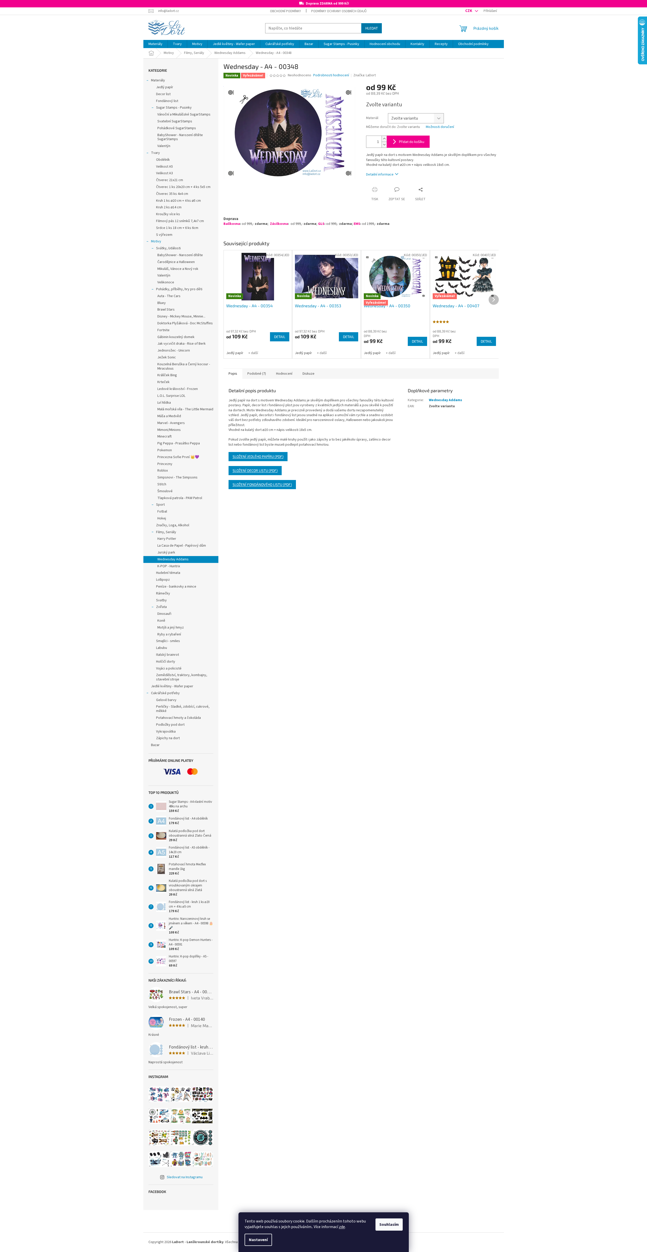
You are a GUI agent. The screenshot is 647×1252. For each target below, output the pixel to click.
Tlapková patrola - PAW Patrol (179, 498)
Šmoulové (165, 491)
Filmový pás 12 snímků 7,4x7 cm (180, 221)
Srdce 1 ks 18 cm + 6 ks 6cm (177, 227)
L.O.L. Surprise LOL (171, 395)
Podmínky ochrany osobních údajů (339, 11)
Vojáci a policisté (169, 668)
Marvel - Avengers (171, 423)
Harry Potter (166, 538)
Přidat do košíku (411, 141)
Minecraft (164, 436)
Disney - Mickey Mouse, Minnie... (181, 316)
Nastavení (258, 1240)
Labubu (161, 647)
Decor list (163, 94)
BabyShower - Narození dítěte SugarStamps (180, 137)
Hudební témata (168, 572)
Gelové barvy (166, 700)
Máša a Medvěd (169, 416)
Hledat (371, 28)
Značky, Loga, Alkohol (172, 525)
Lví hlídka (164, 402)
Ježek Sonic (166, 357)
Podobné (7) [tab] (256, 373)
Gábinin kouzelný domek (175, 337)
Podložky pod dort (170, 724)
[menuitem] (155, 44)
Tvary (155, 152)
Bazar (155, 745)
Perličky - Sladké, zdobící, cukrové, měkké (182, 709)
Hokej (161, 518)
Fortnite (163, 330)
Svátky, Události (168, 248)
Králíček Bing (167, 375)
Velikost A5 (164, 166)
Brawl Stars (166, 309)
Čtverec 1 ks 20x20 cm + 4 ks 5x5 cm (183, 187)
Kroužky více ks (168, 214)
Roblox (162, 470)
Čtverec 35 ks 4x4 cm (172, 193)
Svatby (161, 600)
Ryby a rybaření (169, 634)
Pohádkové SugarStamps (176, 128)
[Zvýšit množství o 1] (384, 139)
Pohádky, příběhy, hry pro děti (179, 289)
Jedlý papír (164, 87)
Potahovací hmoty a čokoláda (178, 717)
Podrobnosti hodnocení (331, 75)
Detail (279, 336)
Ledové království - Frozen (177, 388)
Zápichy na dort (168, 738)
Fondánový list (167, 101)
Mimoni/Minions (169, 429)
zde (342, 1227)
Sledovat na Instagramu (185, 1177)
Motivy (156, 241)
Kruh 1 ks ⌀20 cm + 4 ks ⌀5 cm (178, 200)
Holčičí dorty (165, 661)
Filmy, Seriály (166, 532)
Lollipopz (163, 579)
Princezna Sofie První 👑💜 (178, 457)
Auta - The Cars (168, 296)
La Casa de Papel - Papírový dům (181, 545)
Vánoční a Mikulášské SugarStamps (183, 114)
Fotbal (162, 511)
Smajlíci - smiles (168, 641)
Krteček (163, 382)
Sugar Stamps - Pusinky (174, 107)
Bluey (161, 302)
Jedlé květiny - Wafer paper (172, 686)
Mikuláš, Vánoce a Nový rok (177, 268)
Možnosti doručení (440, 127)
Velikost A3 (164, 173)
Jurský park (166, 552)
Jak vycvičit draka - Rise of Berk (181, 343)
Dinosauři (164, 613)
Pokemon (164, 450)
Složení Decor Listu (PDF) (255, 470)
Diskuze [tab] (308, 373)
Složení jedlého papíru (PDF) (258, 456)
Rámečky (163, 593)
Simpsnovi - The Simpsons (177, 477)
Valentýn (163, 146)
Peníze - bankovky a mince (176, 586)
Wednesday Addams (173, 559)
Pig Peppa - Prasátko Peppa (178, 443)
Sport (160, 504)
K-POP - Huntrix (168, 566)
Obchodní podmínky (285, 11)
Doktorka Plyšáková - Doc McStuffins (185, 323)
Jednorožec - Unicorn (173, 350)
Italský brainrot (167, 654)
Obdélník (163, 159)
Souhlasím (389, 1224)
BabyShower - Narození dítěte (180, 255)
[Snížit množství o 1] (384, 145)
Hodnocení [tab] (284, 373)
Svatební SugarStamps (174, 121)
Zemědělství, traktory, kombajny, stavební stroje (181, 677)
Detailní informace (380, 174)
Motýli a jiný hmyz (170, 627)
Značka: (364, 75)
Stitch (161, 484)
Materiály (158, 80)
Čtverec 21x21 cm (169, 180)
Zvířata (161, 606)
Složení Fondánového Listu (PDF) (262, 484)
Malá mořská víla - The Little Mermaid (185, 409)
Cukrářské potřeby (165, 693)
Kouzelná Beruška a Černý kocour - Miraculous (183, 366)
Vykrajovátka (166, 731)
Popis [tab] (233, 373)
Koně (161, 620)
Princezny (164, 464)
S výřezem (164, 234)
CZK (469, 10)
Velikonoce (165, 282)
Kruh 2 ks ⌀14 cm (169, 207)
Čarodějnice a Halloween (176, 262)
